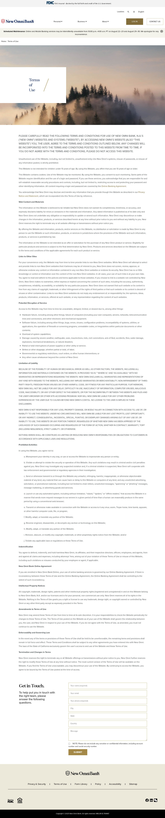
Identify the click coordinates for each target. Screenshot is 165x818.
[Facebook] (147, 800)
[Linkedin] (151, 800)
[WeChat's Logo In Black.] (155, 800)
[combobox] (141, 11)
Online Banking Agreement (113, 186)
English (141, 11)
